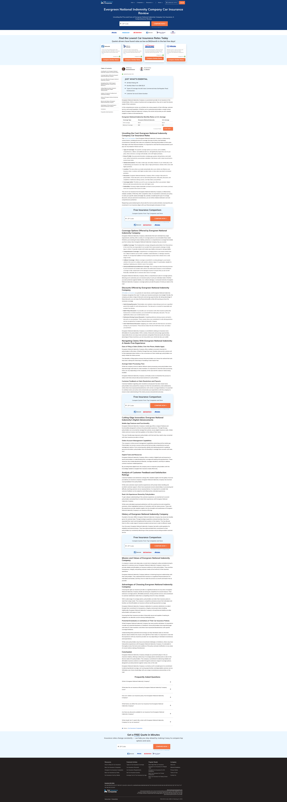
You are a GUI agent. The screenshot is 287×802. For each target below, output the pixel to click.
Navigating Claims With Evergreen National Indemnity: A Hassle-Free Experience (108, 84)
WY (114, 787)
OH (164, 785)
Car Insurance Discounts (133, 767)
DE (118, 785)
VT (181, 785)
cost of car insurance (130, 138)
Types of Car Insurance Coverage (135, 764)
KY (131, 785)
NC (158, 785)
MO (147, 785)
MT (149, 785)
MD (137, 785)
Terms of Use (164, 27)
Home (125, 728)
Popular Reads (153, 762)
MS (145, 785)
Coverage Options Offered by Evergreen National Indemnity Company (109, 76)
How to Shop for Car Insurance (113, 764)
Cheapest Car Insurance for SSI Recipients (157, 770)
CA (113, 785)
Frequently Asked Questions (107, 111)
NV (151, 785)
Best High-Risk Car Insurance (156, 764)
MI (141, 785)
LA (133, 785)
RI (169, 785)
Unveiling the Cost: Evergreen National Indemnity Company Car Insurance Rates (109, 72)
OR (166, 785)
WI (112, 787)
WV (110, 787)
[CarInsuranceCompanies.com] (107, 2)
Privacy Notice (174, 770)
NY (156, 785)
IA (129, 785)
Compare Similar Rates (111, 60)
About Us (172, 764)
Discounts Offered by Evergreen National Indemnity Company (109, 80)
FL (122, 785)
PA (168, 785)
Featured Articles (132, 762)
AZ (111, 785)
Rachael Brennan (130, 69)
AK (107, 785)
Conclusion (103, 109)
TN (175, 785)
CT (116, 785)
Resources (149, 2)
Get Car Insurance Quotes (133, 772)
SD (173, 785)
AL (105, 785)
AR (109, 785)
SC (171, 785)
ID (125, 785)
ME (135, 785)
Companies (140, 2)
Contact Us (173, 775)
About (159, 2)
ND (160, 785)
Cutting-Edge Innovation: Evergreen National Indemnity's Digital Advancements (108, 89)
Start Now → (168, 128)
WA (162, 785)
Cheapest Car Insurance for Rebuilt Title (158, 767)
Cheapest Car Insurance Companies (114, 770)
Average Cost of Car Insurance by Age (137, 775)
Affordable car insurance (128, 293)
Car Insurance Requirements (134, 770)
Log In (182, 2)
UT (179, 785)
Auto (132, 2)
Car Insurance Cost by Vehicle (112, 775)
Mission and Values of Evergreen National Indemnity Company (108, 102)
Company (173, 762)
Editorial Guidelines (175, 767)
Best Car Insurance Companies (113, 767)
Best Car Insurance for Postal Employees (156, 774)
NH (153, 785)
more (103, 53)
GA (124, 785)
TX (177, 785)
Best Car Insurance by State (112, 772)
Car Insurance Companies (135, 728)
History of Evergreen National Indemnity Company (109, 98)
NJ (154, 785)
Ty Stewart (147, 69)
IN (128, 785)
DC (120, 785)
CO (114, 785)
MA (139, 785)
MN (143, 785)
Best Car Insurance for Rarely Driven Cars (158, 777)
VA (105, 787)
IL (127, 785)
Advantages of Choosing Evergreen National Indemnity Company (108, 106)
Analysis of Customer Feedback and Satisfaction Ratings (109, 94)
